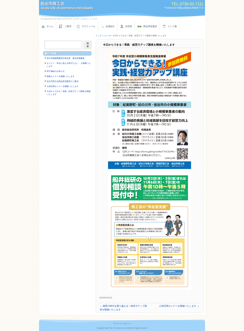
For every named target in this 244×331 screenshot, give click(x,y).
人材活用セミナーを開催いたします (179, 306)
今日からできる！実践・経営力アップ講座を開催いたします (68, 92)
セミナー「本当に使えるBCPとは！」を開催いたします (69, 64)
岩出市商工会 (77, 6)
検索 (88, 45)
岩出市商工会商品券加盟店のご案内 (63, 81)
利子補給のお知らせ (56, 71)
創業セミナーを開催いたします (61, 76)
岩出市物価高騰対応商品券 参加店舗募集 (65, 58)
